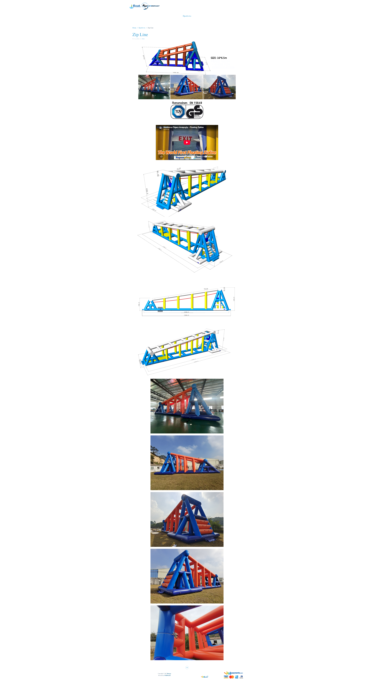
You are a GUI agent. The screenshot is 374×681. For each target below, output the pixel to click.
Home (134, 28)
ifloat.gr (169, 673)
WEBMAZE (167, 675)
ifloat (143, 38)
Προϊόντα (142, 28)
